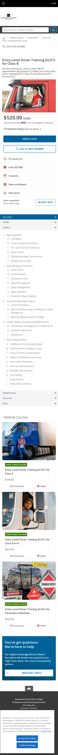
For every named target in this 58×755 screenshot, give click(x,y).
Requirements (9, 392)
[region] (27, 731)
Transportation (33, 38)
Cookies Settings (27, 745)
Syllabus (6, 227)
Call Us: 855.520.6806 (13, 46)
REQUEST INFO (45, 202)
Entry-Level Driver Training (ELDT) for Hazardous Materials (27, 611)
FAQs (5, 403)
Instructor (7, 398)
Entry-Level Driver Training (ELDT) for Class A (27, 471)
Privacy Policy (46, 731)
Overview (7, 217)
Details (6, 222)
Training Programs (16, 38)
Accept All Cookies (27, 738)
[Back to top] (29, 699)
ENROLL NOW (30, 138)
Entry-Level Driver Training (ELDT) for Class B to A (27, 541)
